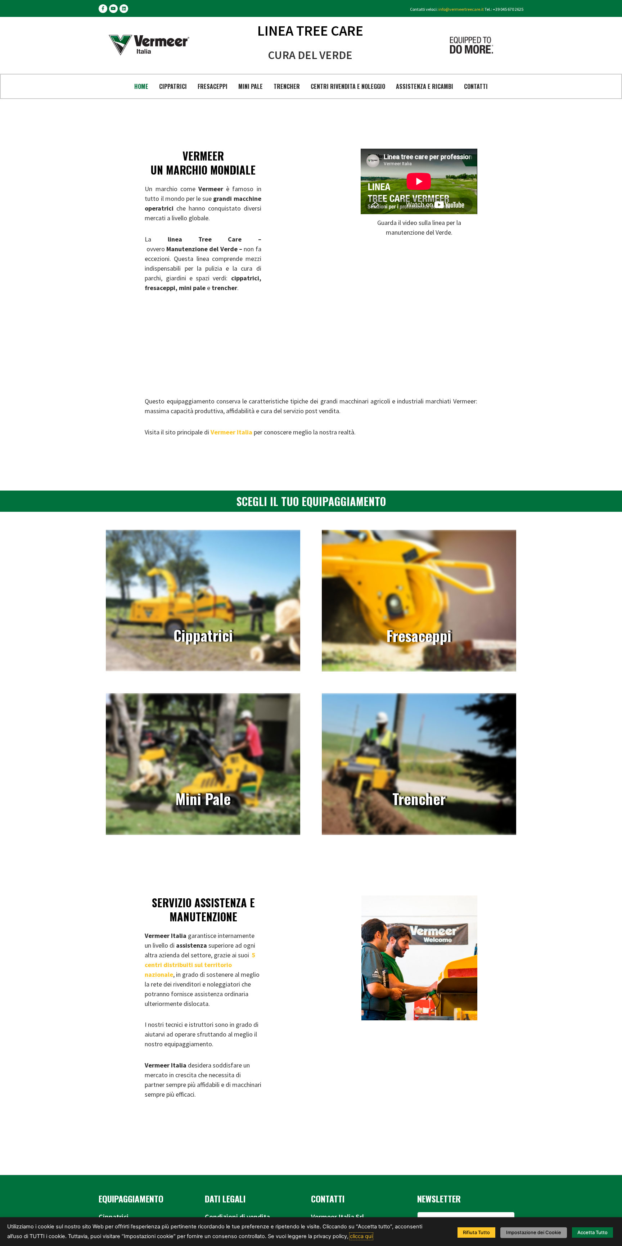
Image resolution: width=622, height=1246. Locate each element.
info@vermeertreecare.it (461, 9)
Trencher (287, 86)
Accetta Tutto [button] (592, 1232)
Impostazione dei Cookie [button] (533, 1232)
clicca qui (361, 1236)
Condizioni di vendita (237, 1216)
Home (141, 86)
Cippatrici (173, 86)
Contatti (476, 86)
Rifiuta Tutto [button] (476, 1232)
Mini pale (250, 86)
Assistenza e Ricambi (424, 86)
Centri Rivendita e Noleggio (348, 86)
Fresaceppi (212, 86)
